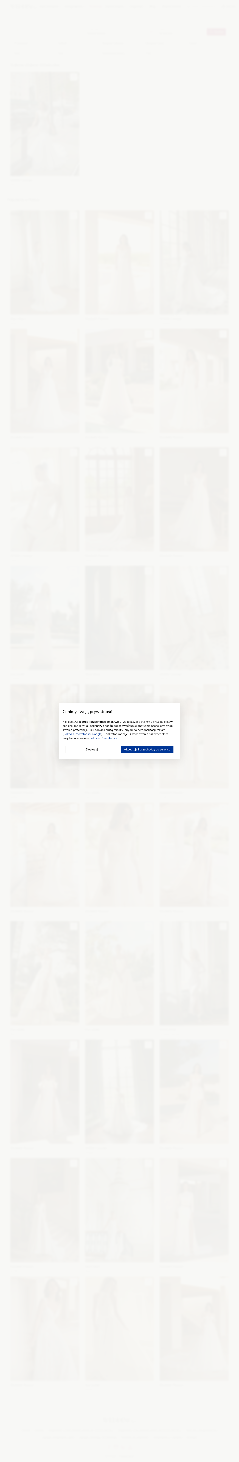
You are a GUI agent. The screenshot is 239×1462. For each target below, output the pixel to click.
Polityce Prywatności (103, 738)
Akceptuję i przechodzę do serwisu (147, 749)
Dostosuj (92, 749)
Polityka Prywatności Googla (82, 734)
